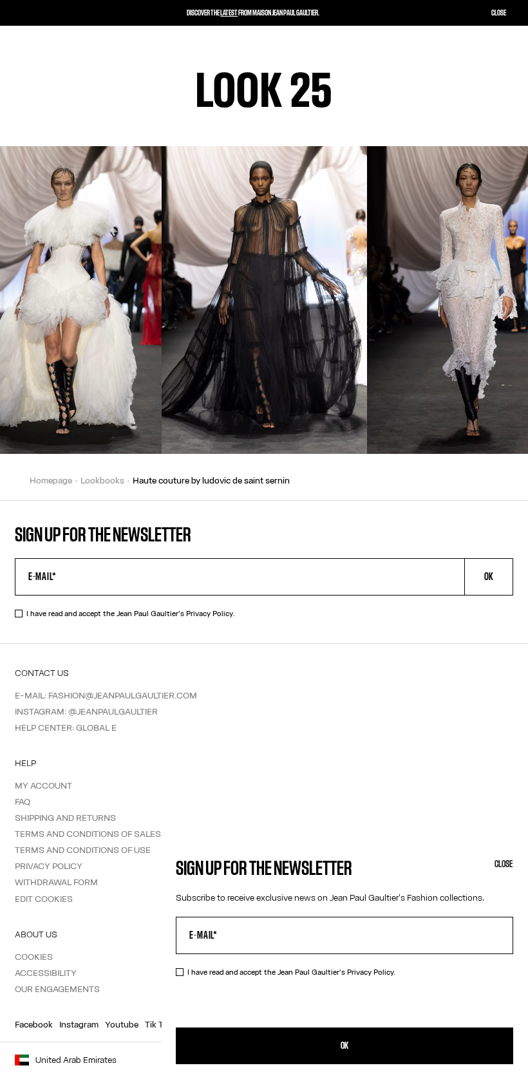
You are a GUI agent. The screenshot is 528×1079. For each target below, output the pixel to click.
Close (504, 864)
